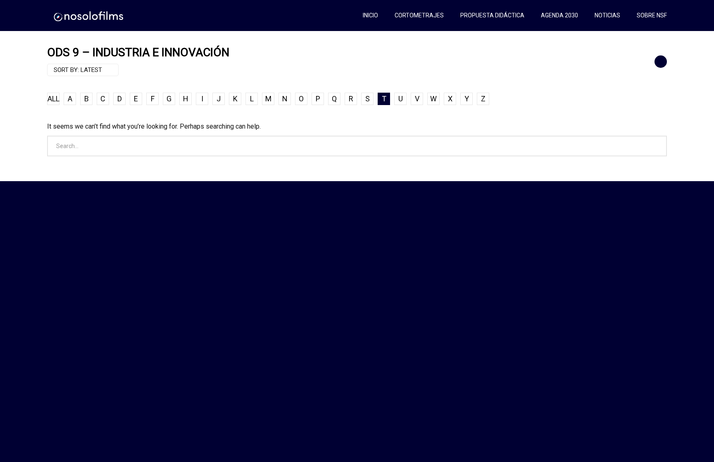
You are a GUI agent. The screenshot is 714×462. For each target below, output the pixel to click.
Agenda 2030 (559, 15)
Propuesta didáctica (492, 15)
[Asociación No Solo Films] (89, 15)
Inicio (370, 15)
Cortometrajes (419, 15)
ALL (54, 98)
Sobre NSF (652, 15)
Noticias (607, 15)
